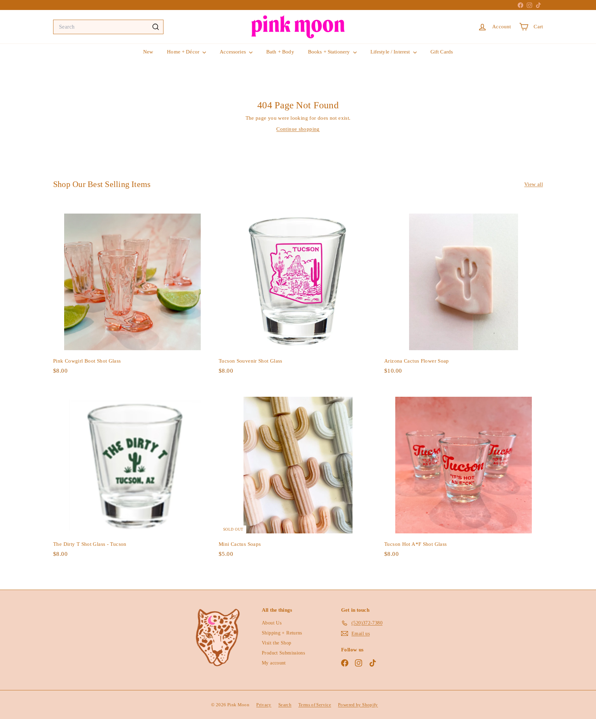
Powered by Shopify (358, 704)
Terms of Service (314, 704)
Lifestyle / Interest (390, 52)
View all (533, 184)
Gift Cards (441, 52)
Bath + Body (280, 52)
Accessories (233, 52)
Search (284, 704)
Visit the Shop (276, 643)
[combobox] (108, 27)
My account (274, 663)
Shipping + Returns (282, 633)
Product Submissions (283, 653)
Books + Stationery (329, 52)
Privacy (263, 704)
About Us (271, 623)
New (148, 52)
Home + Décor (184, 52)
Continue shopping (297, 129)
